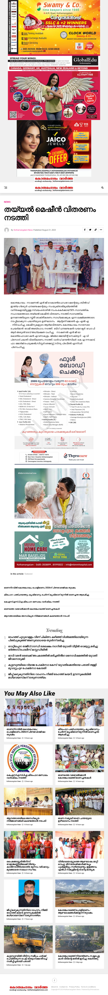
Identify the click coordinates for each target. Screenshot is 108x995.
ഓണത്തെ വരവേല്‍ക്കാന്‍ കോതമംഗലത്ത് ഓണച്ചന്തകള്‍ (32, 609)
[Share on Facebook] (84, 229)
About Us (54, 987)
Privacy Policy (74, 987)
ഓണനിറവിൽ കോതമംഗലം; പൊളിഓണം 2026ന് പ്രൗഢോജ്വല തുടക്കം (40, 587)
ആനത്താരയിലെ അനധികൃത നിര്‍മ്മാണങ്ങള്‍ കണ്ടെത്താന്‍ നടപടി (36, 616)
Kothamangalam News (23, 230)
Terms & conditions (88, 987)
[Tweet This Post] (90, 229)
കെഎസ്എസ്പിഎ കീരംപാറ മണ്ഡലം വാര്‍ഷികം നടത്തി (31, 601)
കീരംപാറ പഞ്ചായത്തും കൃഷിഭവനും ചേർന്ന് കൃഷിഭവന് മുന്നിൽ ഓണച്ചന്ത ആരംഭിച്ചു (46, 594)
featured (28, 574)
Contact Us (63, 987)
